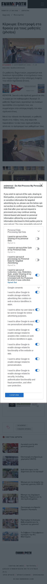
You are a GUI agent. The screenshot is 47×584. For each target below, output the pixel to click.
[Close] (42, 186)
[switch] (37, 238)
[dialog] (23, 292)
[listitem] (23, 231)
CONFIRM (14, 395)
